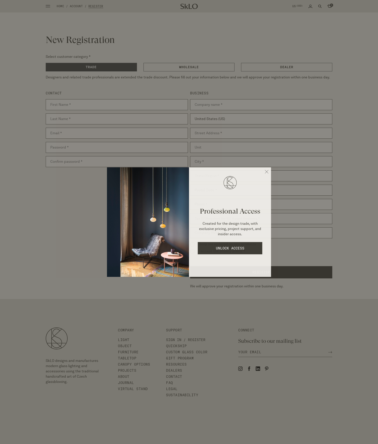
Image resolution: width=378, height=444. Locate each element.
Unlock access (230, 248)
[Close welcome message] (266, 171)
